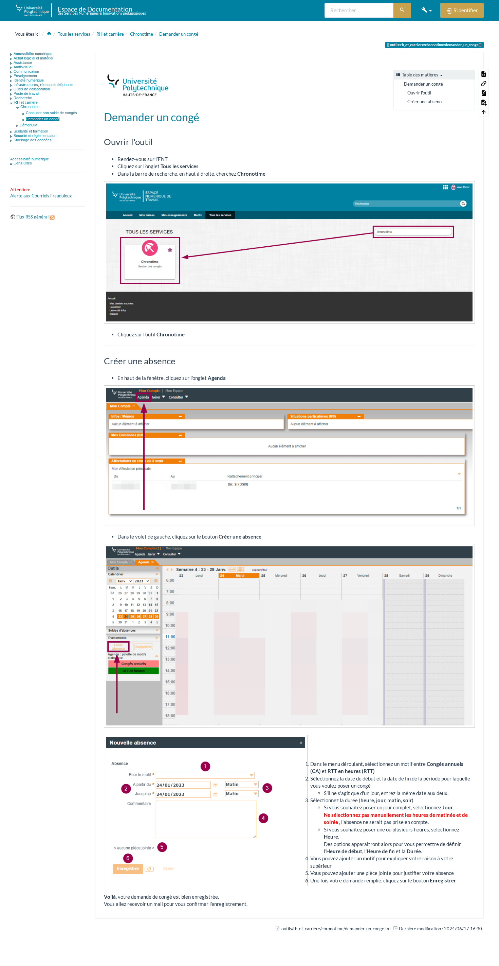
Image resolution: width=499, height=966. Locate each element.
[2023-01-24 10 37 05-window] (289, 456)
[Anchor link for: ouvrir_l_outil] (157, 141)
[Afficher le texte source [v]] (483, 73)
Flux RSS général (32, 216)
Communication (26, 71)
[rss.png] (52, 216)
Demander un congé (178, 34)
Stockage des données (33, 140)
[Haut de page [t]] (483, 111)
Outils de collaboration (32, 89)
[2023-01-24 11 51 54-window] (205, 810)
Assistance (23, 62)
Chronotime (141, 34)
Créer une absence (425, 101)
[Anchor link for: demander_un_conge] (204, 116)
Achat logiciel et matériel (33, 58)
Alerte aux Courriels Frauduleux (41, 195)
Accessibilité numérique (33, 54)
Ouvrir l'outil (419, 92)
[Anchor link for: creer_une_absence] (179, 360)
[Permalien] (470, 62)
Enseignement (25, 76)
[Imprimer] (461, 62)
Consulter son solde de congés (51, 113)
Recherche (23, 98)
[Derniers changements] (442, 62)
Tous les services (74, 34)
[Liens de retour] (483, 82)
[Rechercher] (402, 10)
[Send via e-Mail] (451, 62)
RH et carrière (110, 34)
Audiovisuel (23, 67)
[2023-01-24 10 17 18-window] (289, 252)
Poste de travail (26, 93)
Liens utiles (23, 163)
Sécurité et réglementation (35, 136)
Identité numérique (29, 80)
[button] (426, 10)
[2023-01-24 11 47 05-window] (289, 635)
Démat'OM (28, 125)
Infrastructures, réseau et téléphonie (43, 85)
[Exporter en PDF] (483, 92)
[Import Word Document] (483, 102)
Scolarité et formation (31, 131)
